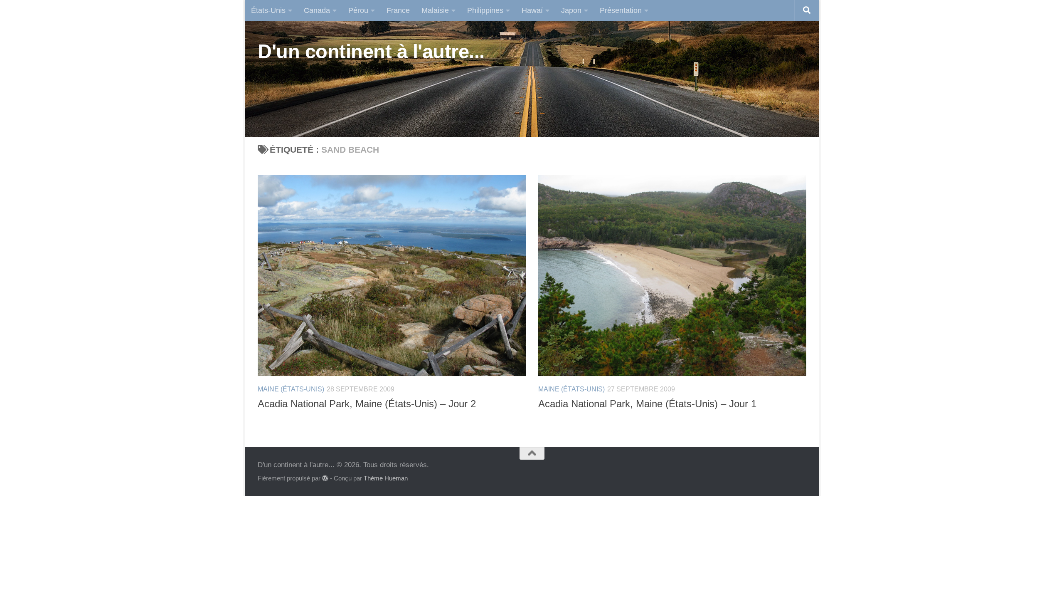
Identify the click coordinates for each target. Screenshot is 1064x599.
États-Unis (268, 10)
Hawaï (532, 10)
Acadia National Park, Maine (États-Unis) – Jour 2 (367, 404)
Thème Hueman (386, 478)
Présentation (621, 10)
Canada (317, 10)
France (398, 10)
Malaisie (435, 10)
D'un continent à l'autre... (371, 51)
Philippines (485, 10)
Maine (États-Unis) (291, 389)
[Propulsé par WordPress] (325, 478)
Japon (571, 10)
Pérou (358, 10)
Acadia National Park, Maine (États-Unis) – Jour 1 (647, 404)
